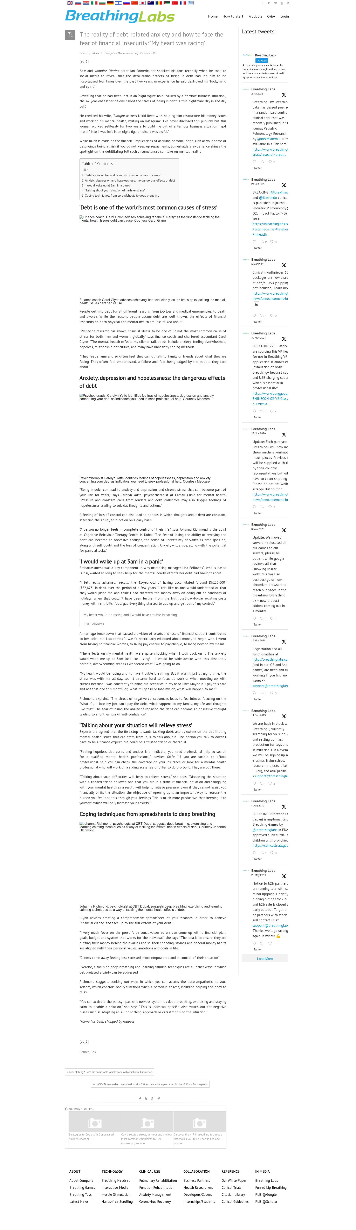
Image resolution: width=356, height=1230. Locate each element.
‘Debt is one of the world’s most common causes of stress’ (122, 175)
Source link (88, 1052)
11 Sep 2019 (258, 715)
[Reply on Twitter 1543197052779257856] (255, 162)
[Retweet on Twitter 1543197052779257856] (263, 162)
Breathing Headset (116, 1180)
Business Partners (197, 1180)
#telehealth (284, 229)
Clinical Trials (231, 1187)
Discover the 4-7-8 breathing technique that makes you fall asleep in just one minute (198, 1139)
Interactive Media (115, 1187)
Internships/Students (199, 1201)
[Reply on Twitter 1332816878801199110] (255, 507)
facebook (140, 1098)
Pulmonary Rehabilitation (158, 1180)
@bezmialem (267, 139)
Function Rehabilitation (156, 1187)
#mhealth (260, 234)
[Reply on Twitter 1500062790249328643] (255, 316)
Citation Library (233, 1194)
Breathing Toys (80, 1194)
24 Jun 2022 (258, 183)
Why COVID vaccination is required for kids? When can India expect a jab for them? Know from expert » (150, 1084)
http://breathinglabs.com (271, 659)
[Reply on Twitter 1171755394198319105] (255, 784)
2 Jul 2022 (257, 93)
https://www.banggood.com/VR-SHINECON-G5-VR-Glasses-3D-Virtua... (277, 398)
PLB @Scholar (266, 1201)
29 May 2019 (258, 875)
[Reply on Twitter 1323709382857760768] (255, 618)
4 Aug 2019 (257, 805)
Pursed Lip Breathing (271, 1187)
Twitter (146, 1098)
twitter (269, 3)
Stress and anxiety (128, 53)
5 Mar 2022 (257, 264)
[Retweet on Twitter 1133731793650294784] (263, 943)
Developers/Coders (198, 1194)
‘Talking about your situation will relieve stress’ (115, 190)
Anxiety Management (155, 1194)
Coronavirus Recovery (155, 1201)
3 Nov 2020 (257, 529)
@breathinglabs (282, 192)
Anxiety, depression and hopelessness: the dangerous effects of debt (130, 180)
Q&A (271, 16)
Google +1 (152, 1098)
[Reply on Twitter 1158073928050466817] (255, 853)
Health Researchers (198, 1187)
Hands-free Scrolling (117, 1201)
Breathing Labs (263, 89)
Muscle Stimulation (116, 1194)
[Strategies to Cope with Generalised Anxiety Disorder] (95, 1123)
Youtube (282, 3)
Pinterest (159, 1098)
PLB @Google (266, 1194)
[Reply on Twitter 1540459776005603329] (255, 242)
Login (284, 16)
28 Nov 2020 (258, 433)
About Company (81, 1180)
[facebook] (263, 3)
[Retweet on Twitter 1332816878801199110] (263, 507)
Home (213, 16)
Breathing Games (82, 1187)
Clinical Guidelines (235, 1201)
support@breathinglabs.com (274, 685)
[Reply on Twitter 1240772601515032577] (255, 693)
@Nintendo (268, 197)
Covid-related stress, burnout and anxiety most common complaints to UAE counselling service (146, 1139)
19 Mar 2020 (258, 640)
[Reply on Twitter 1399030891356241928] (255, 411)
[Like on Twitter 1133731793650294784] (271, 943)
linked (288, 3)
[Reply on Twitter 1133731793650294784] (255, 943)
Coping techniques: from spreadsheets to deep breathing (122, 195)
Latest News (79, 1201)
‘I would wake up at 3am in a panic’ (107, 185)
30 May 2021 (258, 337)
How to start (232, 16)
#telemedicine (263, 229)
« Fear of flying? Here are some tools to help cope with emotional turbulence (109, 1072)
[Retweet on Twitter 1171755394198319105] (263, 784)
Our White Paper (234, 1180)
